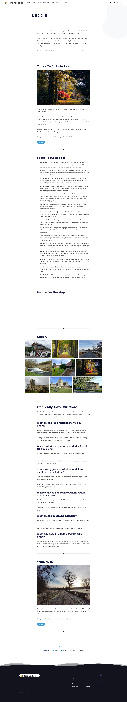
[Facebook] (111, 2)
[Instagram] (117, 2)
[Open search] (121, 2)
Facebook (104, 675)
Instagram (104, 681)
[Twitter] (114, 2)
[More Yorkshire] (14, 2)
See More (41, 142)
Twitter (103, 678)
